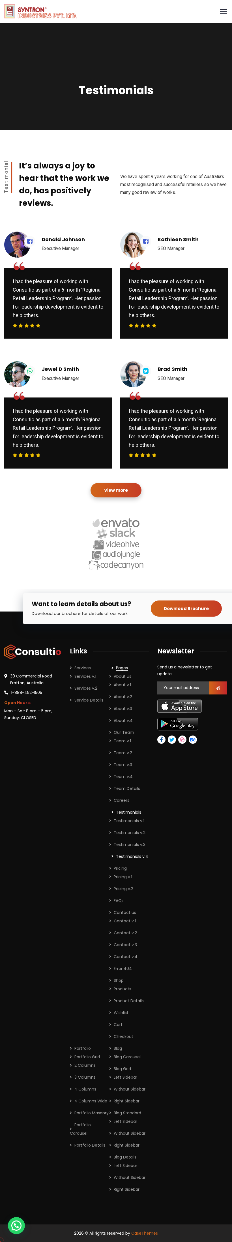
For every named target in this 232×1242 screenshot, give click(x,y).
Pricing (120, 868)
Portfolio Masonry (91, 1113)
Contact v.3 (125, 945)
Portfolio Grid (87, 1057)
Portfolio (82, 1048)
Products (122, 989)
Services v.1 (85, 676)
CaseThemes (144, 1233)
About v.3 (123, 708)
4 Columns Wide (90, 1101)
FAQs (119, 900)
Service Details (88, 700)
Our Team (124, 732)
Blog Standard (127, 1113)
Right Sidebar (126, 1101)
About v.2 (123, 697)
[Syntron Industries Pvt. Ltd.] (40, 11)
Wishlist (121, 1013)
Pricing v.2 (123, 889)
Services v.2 (85, 688)
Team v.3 (123, 765)
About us (122, 676)
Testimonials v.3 (129, 844)
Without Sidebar (129, 1089)
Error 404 (123, 968)
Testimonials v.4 (132, 856)
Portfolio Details (89, 1145)
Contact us (125, 912)
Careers (121, 800)
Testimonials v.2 (129, 832)
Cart (118, 1024)
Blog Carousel (127, 1057)
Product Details (129, 1001)
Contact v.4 (126, 956)
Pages (122, 668)
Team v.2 (123, 753)
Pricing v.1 (123, 877)
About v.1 (122, 685)
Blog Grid (122, 1069)
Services (82, 668)
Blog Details (125, 1157)
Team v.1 (122, 741)
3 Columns (85, 1077)
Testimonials (128, 812)
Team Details (127, 788)
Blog (118, 1048)
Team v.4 (123, 776)
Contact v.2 (125, 933)
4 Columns (85, 1089)
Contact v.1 (125, 921)
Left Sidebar (125, 1077)
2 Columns (85, 1065)
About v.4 (123, 720)
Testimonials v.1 (129, 821)
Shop (119, 980)
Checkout (123, 1036)
